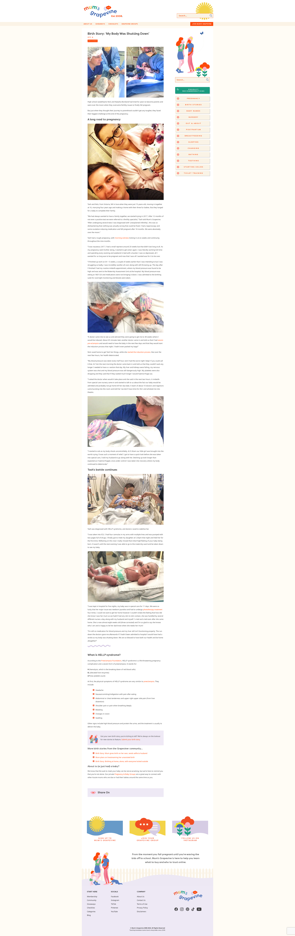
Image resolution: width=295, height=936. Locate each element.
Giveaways (100, 24)
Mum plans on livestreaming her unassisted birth (115, 757)
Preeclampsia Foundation (111, 660)
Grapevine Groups (129, 24)
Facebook (115, 896)
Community (91, 900)
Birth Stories (92, 40)
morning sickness (122, 238)
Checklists (113, 24)
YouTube (114, 911)
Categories (91, 911)
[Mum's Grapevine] (110, 11)
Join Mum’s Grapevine (201, 24)
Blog (89, 915)
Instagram (115, 900)
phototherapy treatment (152, 609)
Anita (89, 37)
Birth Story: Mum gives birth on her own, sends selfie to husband (121, 753)
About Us (88, 24)
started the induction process (138, 352)
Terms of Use (142, 904)
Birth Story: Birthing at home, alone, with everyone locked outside (122, 761)
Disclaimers (141, 911)
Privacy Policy (142, 908)
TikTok (113, 904)
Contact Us (141, 900)
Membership (92, 896)
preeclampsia (148, 681)
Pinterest (114, 908)
